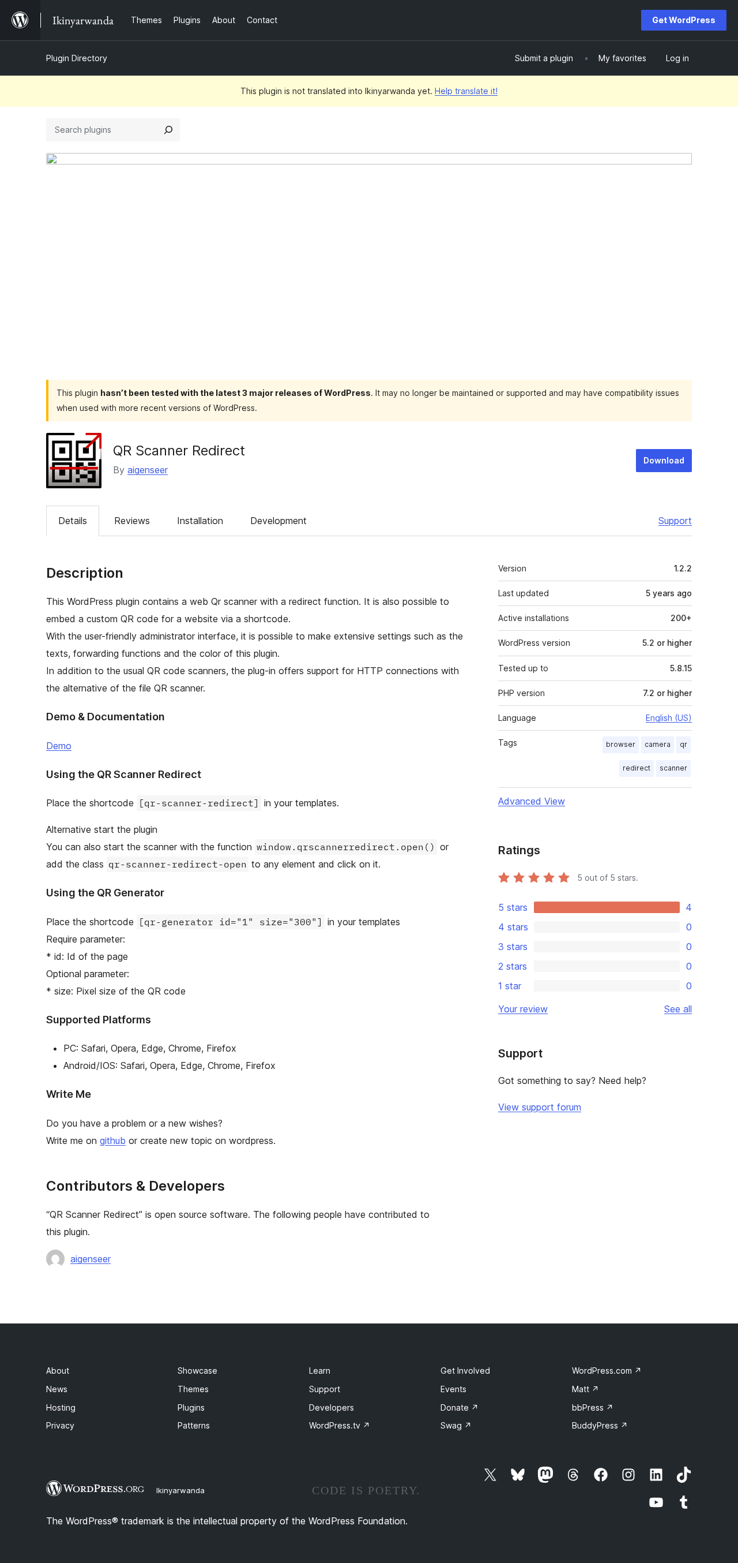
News (56, 1389)
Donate (459, 1407)
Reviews (132, 520)
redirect (636, 768)
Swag (456, 1425)
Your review (523, 1009)
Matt (585, 1389)
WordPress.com (607, 1370)
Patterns (194, 1425)
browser (620, 744)
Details (72, 520)
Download (663, 460)
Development (278, 520)
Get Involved (465, 1370)
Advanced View (531, 801)
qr (683, 744)
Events (453, 1389)
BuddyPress (600, 1425)
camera (658, 744)
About (57, 1370)
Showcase (197, 1370)
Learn (319, 1370)
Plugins (191, 1407)
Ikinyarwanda (180, 1490)
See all (678, 1009)
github (113, 1140)
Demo (58, 745)
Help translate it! (466, 91)
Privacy (60, 1425)
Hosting (61, 1407)
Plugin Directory (76, 58)
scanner (673, 768)
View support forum (539, 1107)
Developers (331, 1407)
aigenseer (147, 470)
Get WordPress (684, 20)
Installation (200, 520)
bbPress (592, 1407)
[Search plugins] (168, 129)
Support (675, 520)
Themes (193, 1389)
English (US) (669, 718)
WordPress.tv (339, 1425)
